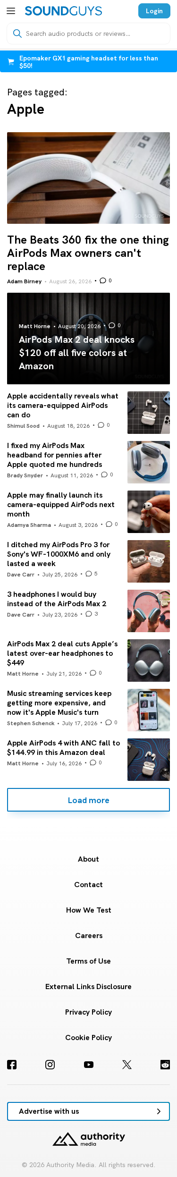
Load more (88, 800)
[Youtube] (88, 1064)
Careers (88, 935)
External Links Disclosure (88, 986)
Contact (88, 884)
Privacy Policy (88, 1012)
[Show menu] (10, 10)
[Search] (17, 33)
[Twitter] (127, 1064)
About (88, 859)
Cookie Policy (88, 1037)
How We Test (88, 910)
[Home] (63, 11)
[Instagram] (50, 1064)
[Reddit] (165, 1064)
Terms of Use (88, 961)
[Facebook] (12, 1064)
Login (154, 11)
